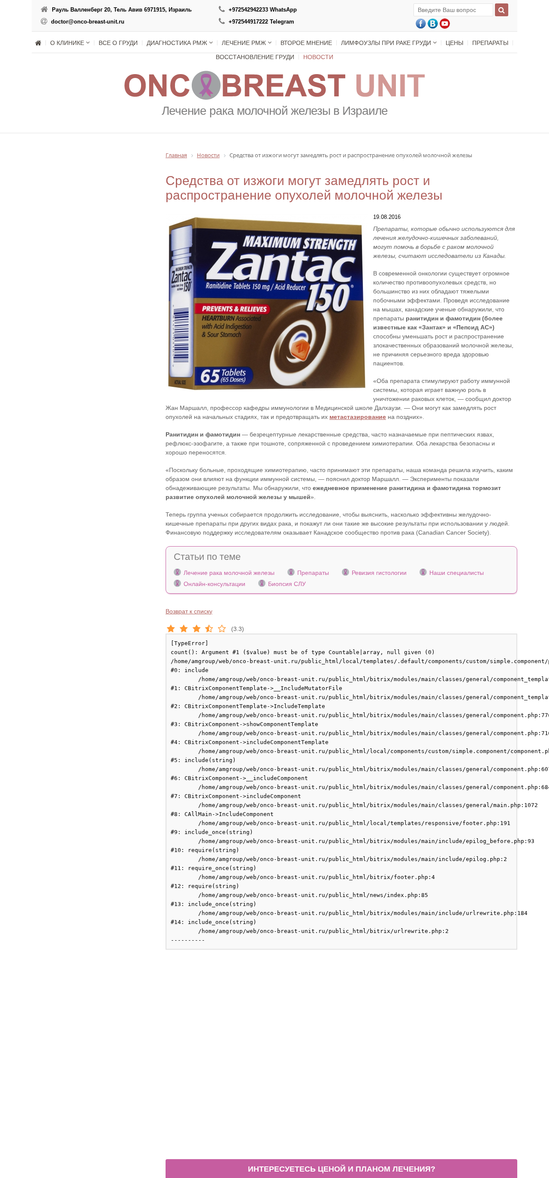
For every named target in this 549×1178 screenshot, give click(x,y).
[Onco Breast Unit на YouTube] (445, 23)
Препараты (313, 572)
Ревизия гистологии (379, 572)
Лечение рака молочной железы (229, 572)
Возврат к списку (189, 611)
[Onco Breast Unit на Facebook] (421, 23)
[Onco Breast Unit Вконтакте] (433, 23)
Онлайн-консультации (214, 583)
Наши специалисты (456, 572)
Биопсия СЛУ (287, 583)
